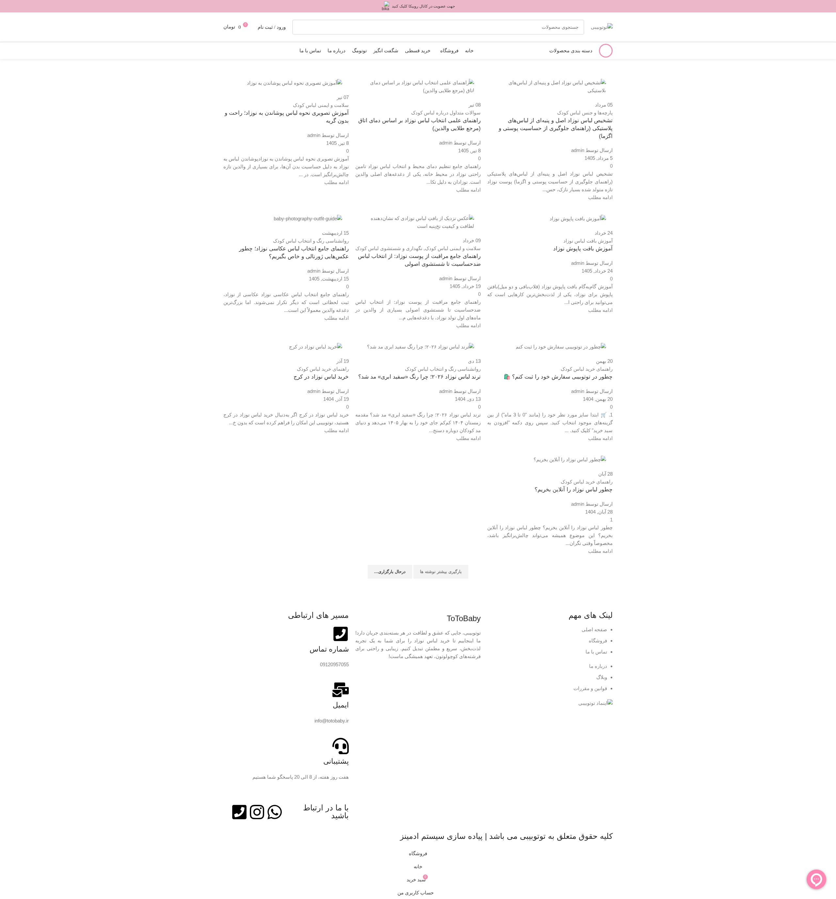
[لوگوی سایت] (602, 26)
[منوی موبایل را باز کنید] (606, 50)
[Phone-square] (239, 812)
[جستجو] (299, 27)
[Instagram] (257, 812)
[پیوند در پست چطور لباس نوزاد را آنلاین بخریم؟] (418, 423)
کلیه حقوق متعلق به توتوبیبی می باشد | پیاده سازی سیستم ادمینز (506, 836)
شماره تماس (329, 649)
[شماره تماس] (340, 634)
